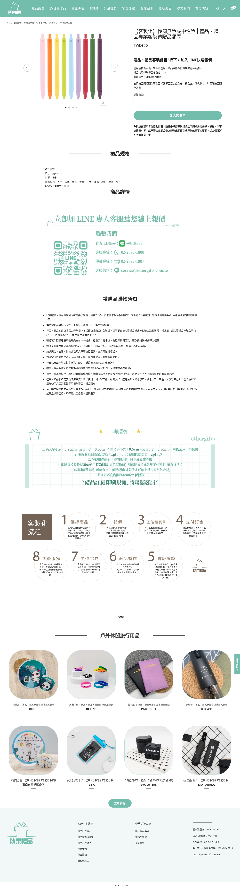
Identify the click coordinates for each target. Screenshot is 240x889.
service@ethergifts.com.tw (207, 854)
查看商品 (120, 803)
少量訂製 (110, 8)
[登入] (224, 8)
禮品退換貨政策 (86, 836)
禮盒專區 (78, 8)
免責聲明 (82, 854)
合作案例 (146, 8)
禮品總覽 (38, 8)
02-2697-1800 (211, 841)
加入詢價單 (178, 115)
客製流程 (128, 8)
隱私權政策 (83, 860)
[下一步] (114, 68)
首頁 (9, 22)
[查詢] (217, 8)
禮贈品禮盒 (141, 836)
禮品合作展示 (84, 830)
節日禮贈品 (58, 8)
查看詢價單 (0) (237, 663)
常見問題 (201, 8)
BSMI (94, 8)
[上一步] (27, 68)
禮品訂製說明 (84, 842)
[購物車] (231, 8)
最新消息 (165, 8)
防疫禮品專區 (142, 830)
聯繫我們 (183, 8)
